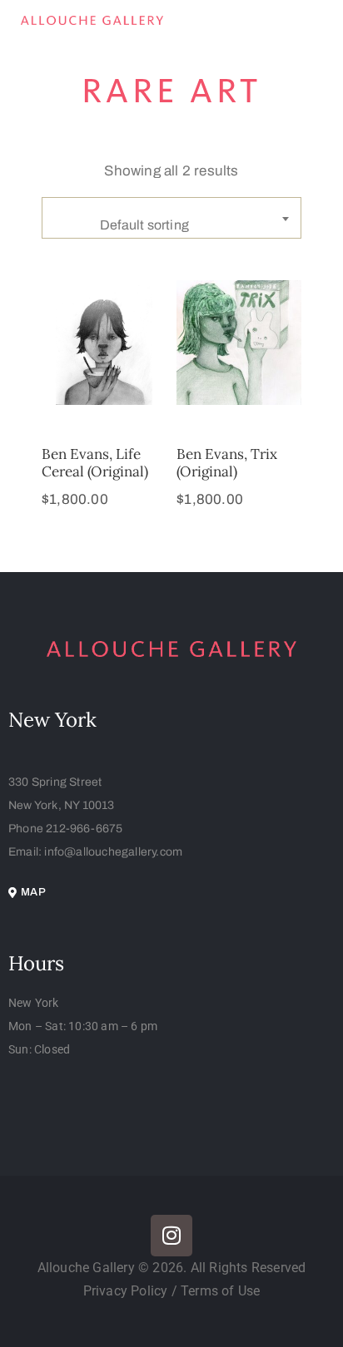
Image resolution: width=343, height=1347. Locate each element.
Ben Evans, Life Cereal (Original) (95, 463)
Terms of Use (220, 1291)
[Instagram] (171, 1235)
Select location (104, 394)
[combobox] (171, 218)
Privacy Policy (127, 1291)
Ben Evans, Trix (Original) (226, 463)
